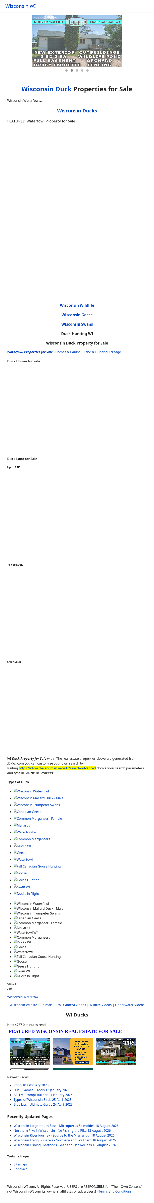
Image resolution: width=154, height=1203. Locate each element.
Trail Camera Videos (71, 1005)
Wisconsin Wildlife (77, 305)
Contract (20, 1169)
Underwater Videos (130, 1005)
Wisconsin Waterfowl (23, 997)
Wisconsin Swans (77, 324)
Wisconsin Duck (46, 89)
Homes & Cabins (67, 352)
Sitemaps (21, 1164)
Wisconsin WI (20, 6)
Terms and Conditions (115, 1191)
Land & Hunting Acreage (102, 352)
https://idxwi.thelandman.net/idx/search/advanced (57, 768)
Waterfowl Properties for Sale (30, 352)
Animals (47, 1005)
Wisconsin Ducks (77, 110)
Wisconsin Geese (77, 314)
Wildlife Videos (100, 1005)
